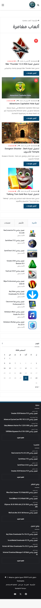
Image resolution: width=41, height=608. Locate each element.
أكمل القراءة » (31, 73)
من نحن (20, 584)
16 (4, 368)
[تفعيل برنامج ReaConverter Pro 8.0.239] (32, 233)
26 (26, 378)
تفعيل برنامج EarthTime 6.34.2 (14, 251)
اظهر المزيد (20, 437)
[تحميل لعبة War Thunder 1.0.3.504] (20, 48)
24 (36, 378)
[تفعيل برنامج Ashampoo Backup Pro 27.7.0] (32, 325)
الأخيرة (34, 222)
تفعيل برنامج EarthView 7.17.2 (14, 241)
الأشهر (21, 222)
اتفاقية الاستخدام (11, 584)
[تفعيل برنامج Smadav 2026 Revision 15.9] (32, 264)
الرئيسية (35, 20)
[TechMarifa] (32, 5)
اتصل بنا (26, 584)
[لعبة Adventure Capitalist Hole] (20, 87)
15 (10, 368)
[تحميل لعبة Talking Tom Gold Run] (20, 178)
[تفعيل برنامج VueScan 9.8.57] (32, 274)
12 (26, 368)
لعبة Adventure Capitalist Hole (24, 104)
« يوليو (37, 386)
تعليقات (7, 222)
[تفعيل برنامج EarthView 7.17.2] (32, 243)
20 (20, 373)
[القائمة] (3, 5)
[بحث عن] (38, 5)
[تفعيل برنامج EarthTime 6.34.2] (32, 254)
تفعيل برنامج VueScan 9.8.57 (15, 271)
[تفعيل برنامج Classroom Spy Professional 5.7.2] (32, 305)
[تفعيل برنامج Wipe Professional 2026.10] (32, 284)
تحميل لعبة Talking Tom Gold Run (22, 194)
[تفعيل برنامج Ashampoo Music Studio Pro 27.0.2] (32, 315)
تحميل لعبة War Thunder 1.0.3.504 (22, 64)
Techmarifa (34, 61)
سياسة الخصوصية (20, 588)
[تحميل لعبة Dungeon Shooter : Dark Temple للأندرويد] (20, 133)
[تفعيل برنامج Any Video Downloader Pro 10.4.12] (32, 294)
